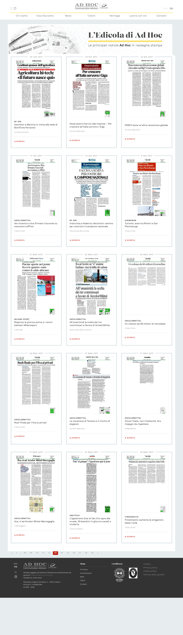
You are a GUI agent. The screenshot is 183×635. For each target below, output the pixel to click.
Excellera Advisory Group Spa (41, 575)
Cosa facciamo (45, 16)
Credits (147, 564)
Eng (165, 9)
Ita (171, 9)
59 (92, 553)
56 (74, 553)
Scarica (20, 141)
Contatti (161, 16)
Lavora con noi (138, 16)
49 (31, 553)
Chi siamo (21, 16)
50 (37, 553)
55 (68, 553)
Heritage (115, 16)
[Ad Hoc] (91, 6)
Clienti (91, 16)
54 (61, 553)
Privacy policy (150, 568)
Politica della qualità (153, 575)
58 (86, 553)
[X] (11, 8)
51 (43, 553)
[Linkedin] (15, 8)
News (68, 16)
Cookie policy (149, 571)
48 (25, 553)
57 (80, 553)
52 (49, 553)
